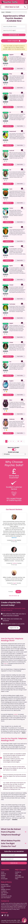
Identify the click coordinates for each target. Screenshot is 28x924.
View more (14, 537)
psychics (17, 758)
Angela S (15, 583)
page (13, 755)
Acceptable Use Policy (19, 877)
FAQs (16, 874)
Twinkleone (14, 563)
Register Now (13, 628)
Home (3, 12)
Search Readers (13, 35)
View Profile (20, 68)
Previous (10, 591)
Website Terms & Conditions (5, 890)
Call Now (7, 68)
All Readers (8, 12)
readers (16, 714)
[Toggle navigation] (26, 2)
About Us (3, 874)
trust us (6, 663)
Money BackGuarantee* (14, 477)
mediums (12, 758)
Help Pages (18, 875)
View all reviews (13, 595)
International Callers (14, 922)
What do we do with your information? (6, 896)
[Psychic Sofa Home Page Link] (10, 2)
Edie (14, 540)
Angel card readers (16, 760)
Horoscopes (4, 878)
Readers (3, 875)
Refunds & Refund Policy (5, 887)
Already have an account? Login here (14, 631)
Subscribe (13, 863)
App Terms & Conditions (4, 893)
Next (18, 591)
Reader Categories (13, 40)
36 (21, 441)
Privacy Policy (4, 884)
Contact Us (18, 872)
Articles (3, 877)
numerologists (7, 762)
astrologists (16, 762)
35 (18, 441)
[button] (14, 7)
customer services (5, 908)
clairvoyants (6, 758)
